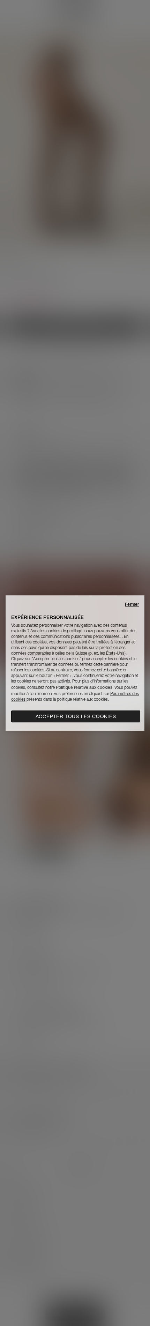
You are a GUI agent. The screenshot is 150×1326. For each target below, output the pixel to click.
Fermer (132, 604)
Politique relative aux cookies (84, 687)
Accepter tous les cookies (76, 716)
